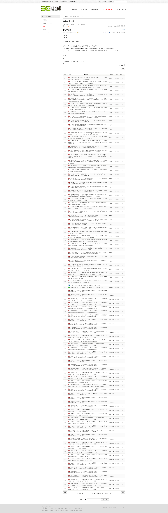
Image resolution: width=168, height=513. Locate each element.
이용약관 (105, 507)
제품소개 (84, 9)
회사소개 (75, 9)
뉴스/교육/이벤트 (108, 9)
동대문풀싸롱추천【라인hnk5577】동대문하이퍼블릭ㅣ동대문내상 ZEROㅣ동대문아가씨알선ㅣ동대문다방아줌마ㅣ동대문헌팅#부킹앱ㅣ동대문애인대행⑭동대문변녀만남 (87, 156)
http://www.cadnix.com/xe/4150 (69, 32)
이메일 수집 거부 (122, 507)
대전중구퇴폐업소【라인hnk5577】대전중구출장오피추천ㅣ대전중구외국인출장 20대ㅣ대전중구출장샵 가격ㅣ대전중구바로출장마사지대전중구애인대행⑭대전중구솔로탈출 (87, 142)
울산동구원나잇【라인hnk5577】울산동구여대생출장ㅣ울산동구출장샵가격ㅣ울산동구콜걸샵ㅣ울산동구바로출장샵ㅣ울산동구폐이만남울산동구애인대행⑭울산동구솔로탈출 (88, 162)
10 (102, 493)
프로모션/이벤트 (46, 33)
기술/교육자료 (94, 9)
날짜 (117, 74)
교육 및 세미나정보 (47, 23)
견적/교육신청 (121, 9)
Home (66, 16)
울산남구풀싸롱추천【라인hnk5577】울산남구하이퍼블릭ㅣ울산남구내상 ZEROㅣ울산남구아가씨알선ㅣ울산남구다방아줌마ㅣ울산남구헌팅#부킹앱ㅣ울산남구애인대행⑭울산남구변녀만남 (87, 99)
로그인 (115, 26)
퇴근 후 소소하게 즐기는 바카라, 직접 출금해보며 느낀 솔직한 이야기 (87, 285)
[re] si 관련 (67, 30)
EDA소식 (45, 29)
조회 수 (122, 74)
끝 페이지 (107, 493)
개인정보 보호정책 (112, 507)
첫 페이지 (81, 493)
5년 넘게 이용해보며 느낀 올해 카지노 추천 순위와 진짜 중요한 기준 (87, 287)
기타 (79, 32)
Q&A (44, 26)
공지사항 (45, 20)
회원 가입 (110, 26)
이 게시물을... (120, 65)
